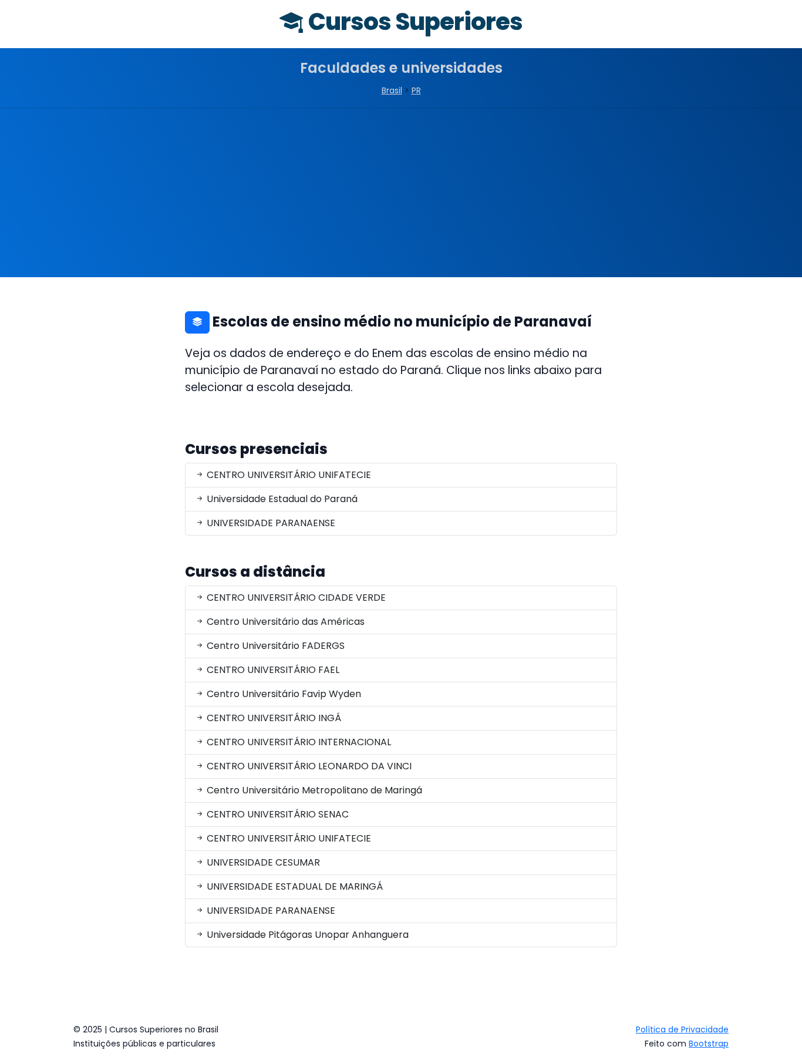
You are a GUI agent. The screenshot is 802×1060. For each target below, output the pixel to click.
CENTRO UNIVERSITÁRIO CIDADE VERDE (295, 597)
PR (416, 90)
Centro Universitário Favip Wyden (282, 694)
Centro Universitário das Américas (284, 621)
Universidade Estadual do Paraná (281, 499)
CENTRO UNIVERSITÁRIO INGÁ (272, 718)
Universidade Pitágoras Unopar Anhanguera (306, 934)
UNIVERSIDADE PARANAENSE (269, 523)
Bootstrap (709, 1043)
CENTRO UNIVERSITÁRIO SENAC (276, 814)
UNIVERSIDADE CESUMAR (262, 862)
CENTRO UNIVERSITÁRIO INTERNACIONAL (297, 742)
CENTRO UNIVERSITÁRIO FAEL (271, 670)
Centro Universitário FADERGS (274, 645)
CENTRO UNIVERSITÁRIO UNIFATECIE (287, 475)
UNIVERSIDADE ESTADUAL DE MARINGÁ (293, 886)
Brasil (392, 90)
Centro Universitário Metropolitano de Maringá (313, 790)
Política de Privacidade (682, 1029)
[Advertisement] (401, 195)
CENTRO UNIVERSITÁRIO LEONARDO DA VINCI (308, 766)
